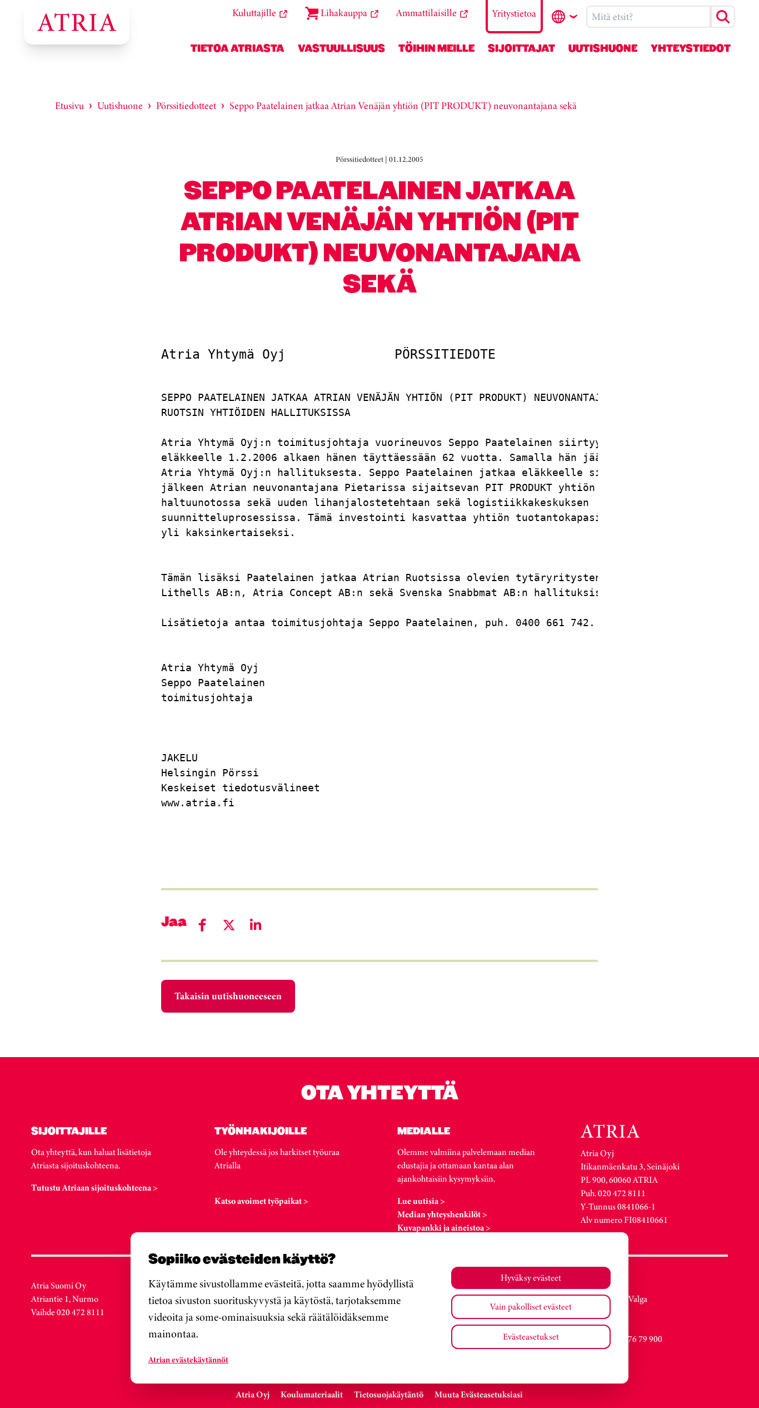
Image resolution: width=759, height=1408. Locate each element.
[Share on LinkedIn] (255, 925)
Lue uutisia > (421, 1200)
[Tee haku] (723, 17)
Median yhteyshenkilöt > (442, 1214)
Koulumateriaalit (312, 1394)
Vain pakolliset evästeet (531, 1306)
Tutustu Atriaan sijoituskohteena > (94, 1187)
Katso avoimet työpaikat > (261, 1200)
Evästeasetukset (531, 1336)
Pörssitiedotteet (186, 105)
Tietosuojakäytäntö (388, 1394)
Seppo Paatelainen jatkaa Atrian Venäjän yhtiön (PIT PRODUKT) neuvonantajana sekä (403, 105)
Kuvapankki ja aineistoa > (444, 1227)
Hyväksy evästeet (531, 1277)
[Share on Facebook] (202, 925)
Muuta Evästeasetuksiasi (479, 1394)
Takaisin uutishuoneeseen (228, 996)
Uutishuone (120, 105)
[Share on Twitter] (229, 925)
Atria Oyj (252, 1394)
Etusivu (69, 105)
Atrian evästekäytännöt (188, 1360)
